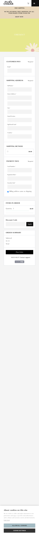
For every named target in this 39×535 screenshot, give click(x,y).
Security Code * (11, 183)
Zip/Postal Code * (12, 124)
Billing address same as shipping (20, 191)
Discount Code (11, 220)
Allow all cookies (19, 525)
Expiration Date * (11, 175)
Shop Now (19, 17)
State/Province (11, 116)
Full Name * (10, 86)
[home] (8, 3)
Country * (9, 133)
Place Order (19, 252)
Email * (9, 67)
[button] (28, 3)
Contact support (25, 257)
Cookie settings (19, 530)
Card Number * (11, 166)
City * (8, 108)
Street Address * (11, 94)
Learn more (7, 520)
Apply (30, 224)
